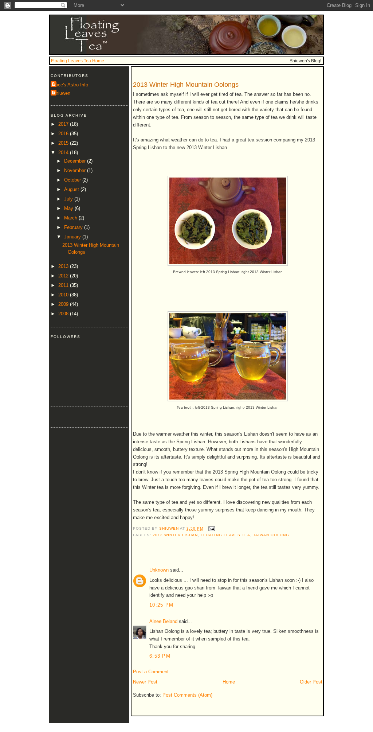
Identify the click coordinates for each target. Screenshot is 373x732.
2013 (64, 266)
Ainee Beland (163, 621)
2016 (64, 133)
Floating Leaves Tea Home (77, 60)
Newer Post (145, 682)
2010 (64, 294)
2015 (64, 143)
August (72, 189)
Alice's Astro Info (70, 84)
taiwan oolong (271, 535)
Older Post (311, 682)
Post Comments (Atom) (187, 695)
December (75, 161)
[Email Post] (211, 529)
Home (229, 682)
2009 (64, 304)
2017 (64, 124)
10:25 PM (161, 605)
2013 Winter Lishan (175, 535)
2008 (64, 313)
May (69, 208)
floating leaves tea (225, 535)
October (73, 180)
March (71, 218)
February (74, 227)
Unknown (159, 570)
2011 (64, 285)
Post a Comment (151, 671)
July (69, 199)
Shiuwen (61, 93)
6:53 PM (159, 656)
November (75, 170)
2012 (64, 276)
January (73, 237)
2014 (64, 152)
